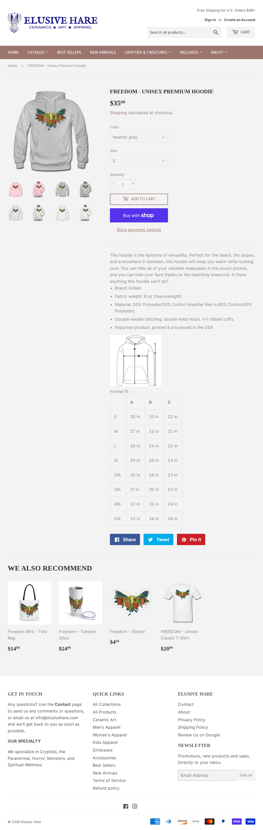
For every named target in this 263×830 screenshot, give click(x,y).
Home (13, 52)
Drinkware (102, 750)
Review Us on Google (199, 734)
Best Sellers (69, 52)
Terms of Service (109, 780)
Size (113, 150)
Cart (245, 32)
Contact (186, 704)
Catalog (36, 52)
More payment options (139, 229)
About (217, 52)
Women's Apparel (110, 734)
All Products (104, 712)
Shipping (118, 112)
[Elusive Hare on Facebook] (125, 806)
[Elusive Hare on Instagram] (134, 806)
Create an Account (239, 20)
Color (114, 127)
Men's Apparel (106, 727)
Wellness (189, 52)
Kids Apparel (105, 742)
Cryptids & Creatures (146, 52)
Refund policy (106, 788)
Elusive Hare (31, 822)
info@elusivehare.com (56, 717)
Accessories (104, 757)
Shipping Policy (193, 727)
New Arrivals (103, 52)
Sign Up (246, 775)
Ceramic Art (104, 719)
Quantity (117, 174)
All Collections (107, 704)
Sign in (210, 20)
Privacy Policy (191, 719)
